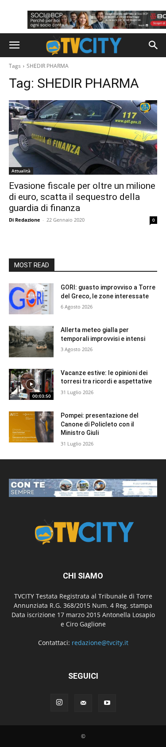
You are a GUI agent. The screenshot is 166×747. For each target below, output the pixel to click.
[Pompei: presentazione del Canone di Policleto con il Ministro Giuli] (31, 426)
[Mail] (83, 703)
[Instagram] (59, 703)
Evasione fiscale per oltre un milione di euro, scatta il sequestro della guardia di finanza (82, 196)
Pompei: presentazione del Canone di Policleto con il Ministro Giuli (100, 424)
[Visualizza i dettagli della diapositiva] (83, 488)
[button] (14, 45)
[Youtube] (107, 703)
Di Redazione (24, 219)
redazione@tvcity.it (100, 642)
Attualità (21, 171)
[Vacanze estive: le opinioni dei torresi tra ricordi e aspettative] (31, 384)
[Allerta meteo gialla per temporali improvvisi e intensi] (31, 341)
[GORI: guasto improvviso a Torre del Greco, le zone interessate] (31, 298)
